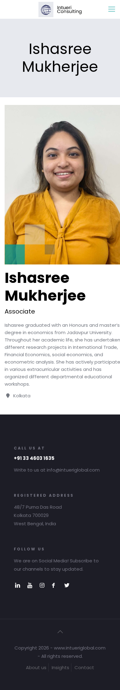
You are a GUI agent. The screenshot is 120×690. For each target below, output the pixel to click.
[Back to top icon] (60, 631)
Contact (84, 667)
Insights (60, 667)
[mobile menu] (111, 9)
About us (36, 667)
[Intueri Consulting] (60, 9)
